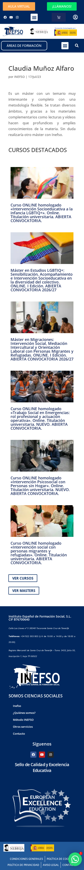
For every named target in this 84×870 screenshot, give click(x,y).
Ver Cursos (22, 578)
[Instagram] (17, 17)
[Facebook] (5, 17)
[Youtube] (11, 17)
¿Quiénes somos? (24, 713)
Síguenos (42, 744)
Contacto (19, 734)
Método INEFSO (23, 720)
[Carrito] (59, 17)
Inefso (17, 706)
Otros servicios (23, 727)
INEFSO (19, 77)
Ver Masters (23, 590)
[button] (34, 17)
